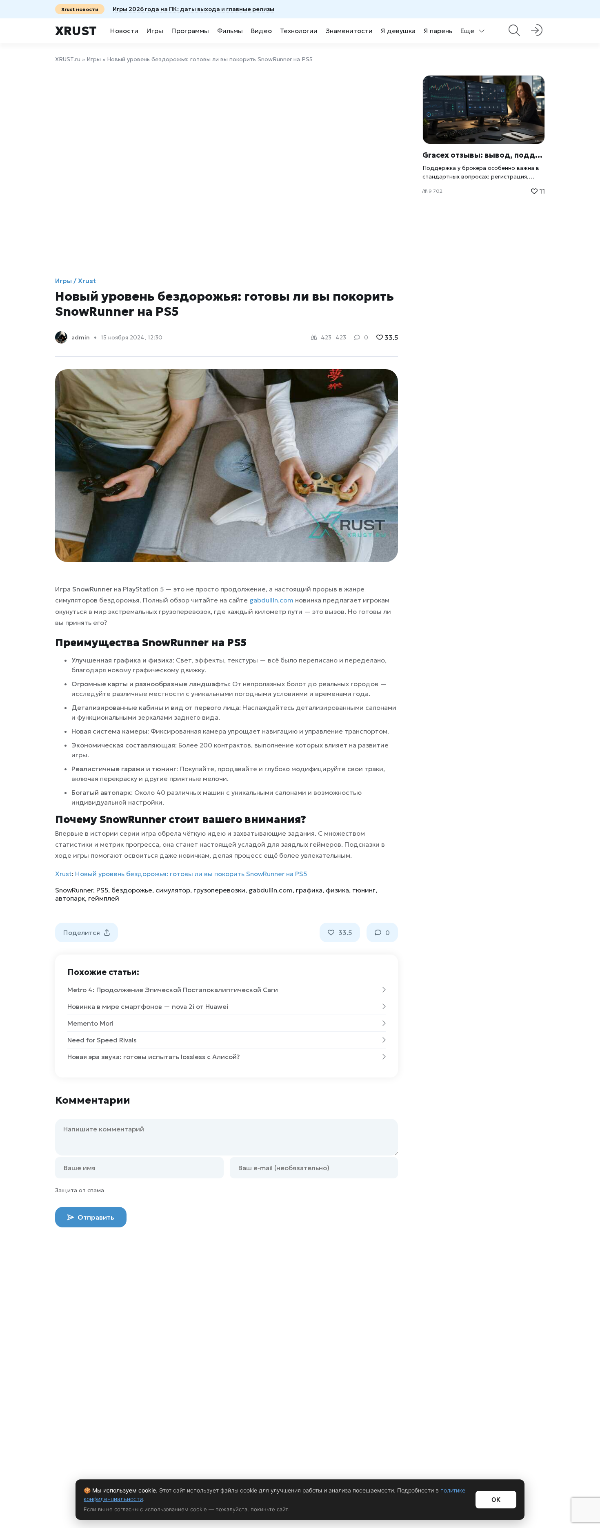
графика (309, 890)
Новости (124, 31)
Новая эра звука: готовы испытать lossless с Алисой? (153, 1057)
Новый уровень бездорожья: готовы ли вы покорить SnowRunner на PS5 (191, 874)
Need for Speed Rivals (102, 1040)
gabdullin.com (271, 600)
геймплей (103, 898)
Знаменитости (349, 31)
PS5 (102, 890)
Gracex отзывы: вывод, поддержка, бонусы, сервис (483, 155)
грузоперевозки (219, 890)
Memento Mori (90, 1023)
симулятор (173, 890)
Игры (155, 31)
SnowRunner (74, 890)
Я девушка (398, 31)
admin (80, 337)
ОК (495, 1499)
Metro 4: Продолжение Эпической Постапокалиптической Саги (172, 990)
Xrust (76, 30)
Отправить (95, 1217)
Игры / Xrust (75, 281)
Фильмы (230, 31)
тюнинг (364, 890)
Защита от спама (79, 1190)
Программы (190, 31)
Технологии (299, 31)
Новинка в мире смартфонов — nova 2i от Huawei (147, 1006)
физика (337, 890)
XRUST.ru (67, 59)
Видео (261, 31)
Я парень (438, 31)
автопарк (70, 898)
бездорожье (131, 890)
